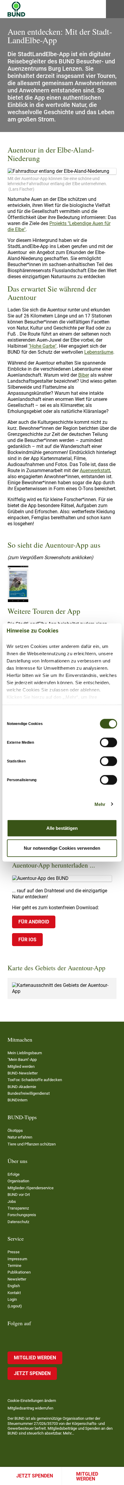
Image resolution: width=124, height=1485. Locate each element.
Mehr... (68, 1433)
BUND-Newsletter (23, 1073)
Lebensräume (98, 352)
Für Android (33, 922)
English (14, 1286)
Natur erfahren (20, 1137)
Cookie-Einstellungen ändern (32, 1400)
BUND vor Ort (19, 1194)
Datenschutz (18, 1221)
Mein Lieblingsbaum (25, 1053)
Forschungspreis (22, 1215)
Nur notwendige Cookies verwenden (62, 847)
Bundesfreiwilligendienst (29, 1093)
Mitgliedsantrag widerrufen (30, 1408)
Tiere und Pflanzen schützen (32, 1144)
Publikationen (19, 1272)
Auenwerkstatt (95, 470)
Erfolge (14, 1174)
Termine (14, 1265)
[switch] (108, 742)
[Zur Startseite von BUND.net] (16, 9)
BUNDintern (17, 1100)
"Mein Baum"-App (22, 1059)
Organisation (18, 1181)
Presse (14, 1252)
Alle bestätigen (62, 828)
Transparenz (18, 1208)
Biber (83, 375)
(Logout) (15, 1306)
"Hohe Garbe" (43, 346)
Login (12, 1299)
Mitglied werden (87, 1476)
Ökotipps (15, 1130)
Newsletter (17, 1279)
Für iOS (27, 939)
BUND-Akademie (22, 1086)
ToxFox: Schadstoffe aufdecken (35, 1080)
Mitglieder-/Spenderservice (31, 1188)
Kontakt (14, 1292)
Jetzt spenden (34, 1476)
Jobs (12, 1201)
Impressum (17, 1259)
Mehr (100, 804)
